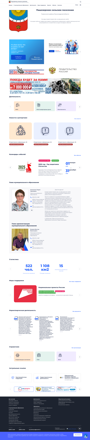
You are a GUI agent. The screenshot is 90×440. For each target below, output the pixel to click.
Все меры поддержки (75, 281)
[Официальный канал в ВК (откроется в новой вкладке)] (79, 428)
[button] (79, 106)
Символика (11, 409)
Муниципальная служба (39, 409)
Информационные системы (40, 418)
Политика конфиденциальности (60, 429)
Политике (10, 437)
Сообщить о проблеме (18, 57)
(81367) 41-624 (22, 429)
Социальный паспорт (13, 420)
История (11, 412)
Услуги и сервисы (13, 405)
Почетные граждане (13, 411)
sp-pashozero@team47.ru (35, 429)
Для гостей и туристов (14, 417)
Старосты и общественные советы (16, 423)
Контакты (59, 5)
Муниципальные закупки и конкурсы (42, 417)
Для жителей (12, 399)
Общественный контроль (64, 399)
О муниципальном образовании (21, 5)
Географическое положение (15, 421)
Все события (77, 155)
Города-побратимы (13, 415)
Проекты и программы (39, 403)
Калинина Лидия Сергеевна (35, 190)
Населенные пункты (13, 418)
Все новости (77, 118)
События (54, 5)
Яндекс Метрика (33, 434)
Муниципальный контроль (40, 420)
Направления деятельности (40, 400)
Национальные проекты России (51, 287)
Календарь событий (13, 400)
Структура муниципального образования (43, 407)
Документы (36, 412)
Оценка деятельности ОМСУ (64, 400)
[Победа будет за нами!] (45, 86)
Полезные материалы (14, 403)
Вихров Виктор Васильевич (34, 230)
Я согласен (78, 434)
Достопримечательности (14, 414)
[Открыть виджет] (86, 435)
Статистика (36, 414)
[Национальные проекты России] (25, 293)
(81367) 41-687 (12, 429)
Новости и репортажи (14, 402)
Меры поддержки (41, 5)
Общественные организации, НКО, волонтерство (66, 403)
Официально (37, 406)
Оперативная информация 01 (16, 144)
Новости (49, 5)
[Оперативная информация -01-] (20, 130)
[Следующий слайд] (80, 52)
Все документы (77, 311)
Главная (10, 5)
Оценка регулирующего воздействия (42, 415)
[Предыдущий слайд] (46, 52)
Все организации (76, 347)
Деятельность (33, 5)
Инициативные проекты (63, 404)
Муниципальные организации (40, 411)
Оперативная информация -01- (18, 142)
